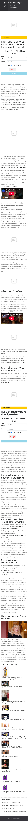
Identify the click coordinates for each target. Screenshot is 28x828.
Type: (9, 65)
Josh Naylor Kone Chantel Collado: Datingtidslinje (12, 770)
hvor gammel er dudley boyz (9, 613)
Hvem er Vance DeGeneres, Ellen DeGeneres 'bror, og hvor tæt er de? (12, 746)
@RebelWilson (20, 567)
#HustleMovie (13, 569)
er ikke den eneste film (17, 577)
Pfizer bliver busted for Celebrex (11, 781)
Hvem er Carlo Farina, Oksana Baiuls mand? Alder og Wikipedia (12, 678)
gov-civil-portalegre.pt (14, 2)
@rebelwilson (21, 526)
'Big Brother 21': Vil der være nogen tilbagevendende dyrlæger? (11, 755)
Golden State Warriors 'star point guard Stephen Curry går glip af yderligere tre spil (14, 737)
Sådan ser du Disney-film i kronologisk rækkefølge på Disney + (13, 720)
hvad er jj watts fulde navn (9, 186)
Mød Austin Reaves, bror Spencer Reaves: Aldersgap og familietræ (13, 702)
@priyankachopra (5, 530)
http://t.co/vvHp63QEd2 (20, 482)
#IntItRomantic (5, 526)
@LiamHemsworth (5, 528)
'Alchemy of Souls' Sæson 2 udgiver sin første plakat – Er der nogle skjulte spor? (13, 728)
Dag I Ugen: (3, 57)
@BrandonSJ (14, 530)
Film (11, 6)
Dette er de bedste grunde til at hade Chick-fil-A (12, 687)
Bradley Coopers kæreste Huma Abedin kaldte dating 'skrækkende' (13, 711)
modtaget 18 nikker (16, 647)
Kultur (14, 6)
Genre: (3, 61)
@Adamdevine (14, 528)
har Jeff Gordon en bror (8, 808)
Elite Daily (22, 362)
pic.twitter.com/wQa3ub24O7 (8, 570)
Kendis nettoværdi (5, 382)
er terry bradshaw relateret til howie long (14, 811)
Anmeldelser (13, 7)
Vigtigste (5, 6)
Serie (19, 65)
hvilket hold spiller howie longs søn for (13, 805)
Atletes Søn (20, 6)
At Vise (14, 73)
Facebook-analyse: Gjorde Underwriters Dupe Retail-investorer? (13, 792)
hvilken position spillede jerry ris (11, 802)
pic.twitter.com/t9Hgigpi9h (8, 533)
